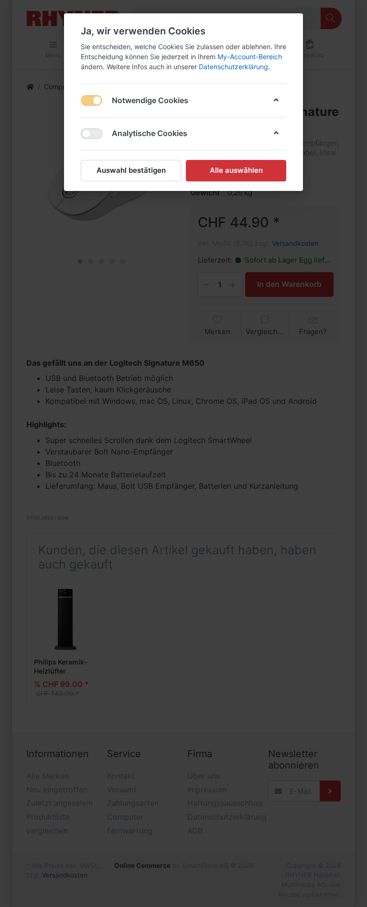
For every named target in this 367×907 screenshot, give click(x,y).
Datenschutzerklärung (233, 67)
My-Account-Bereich (249, 57)
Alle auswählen (236, 170)
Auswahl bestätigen (131, 170)
